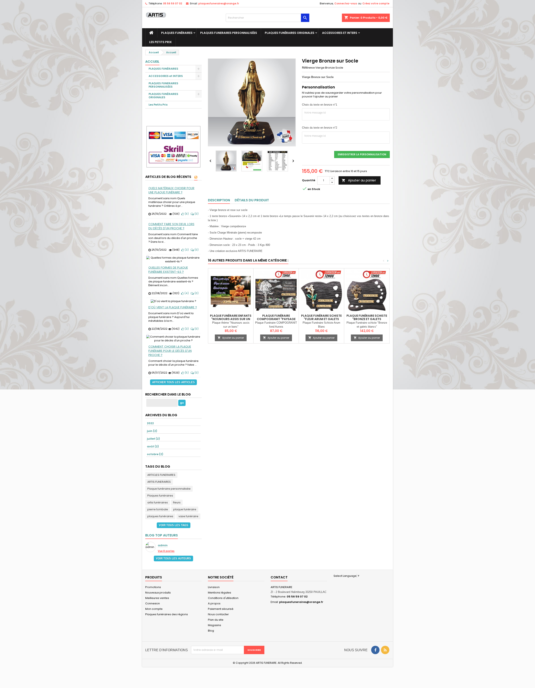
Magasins (214, 625)
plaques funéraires (160, 516)
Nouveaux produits (158, 593)
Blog (211, 631)
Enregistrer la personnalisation (362, 154)
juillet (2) (153, 439)
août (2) (153, 446)
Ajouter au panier (359, 180)
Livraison (214, 587)
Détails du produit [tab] (252, 200)
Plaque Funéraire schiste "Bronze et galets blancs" (366, 319)
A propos (214, 603)
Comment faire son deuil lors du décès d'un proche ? (171, 226)
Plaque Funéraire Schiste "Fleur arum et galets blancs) (321, 319)
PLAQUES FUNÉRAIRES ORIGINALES (289, 33)
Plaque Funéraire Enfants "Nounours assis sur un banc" (230, 319)
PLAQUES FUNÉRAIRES (176, 33)
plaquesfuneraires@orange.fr (218, 3)
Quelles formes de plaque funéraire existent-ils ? (168, 269)
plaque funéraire (184, 509)
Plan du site (215, 620)
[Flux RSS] (195, 177)
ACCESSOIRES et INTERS (339, 33)
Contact (279, 577)
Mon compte (154, 609)
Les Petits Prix (160, 42)
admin (163, 545)
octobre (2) (155, 454)
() (186, 214)
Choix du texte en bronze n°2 (319, 127)
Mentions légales (219, 593)
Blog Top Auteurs (161, 535)
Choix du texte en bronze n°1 (319, 104)
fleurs (177, 502)
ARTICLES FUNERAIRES (161, 475)
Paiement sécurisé (220, 609)
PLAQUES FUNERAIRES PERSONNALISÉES (228, 33)
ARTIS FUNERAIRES (159, 482)
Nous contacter (218, 614)
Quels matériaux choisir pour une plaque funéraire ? (171, 190)
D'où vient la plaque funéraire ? (172, 307)
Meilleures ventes (157, 598)
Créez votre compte (375, 3)
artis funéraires (157, 502)
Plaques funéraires (160, 496)
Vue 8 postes (166, 551)
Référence (308, 67)
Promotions (153, 587)
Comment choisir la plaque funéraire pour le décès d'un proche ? (170, 351)
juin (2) (152, 431)
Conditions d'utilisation (223, 598)
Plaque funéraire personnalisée (169, 489)
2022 (150, 423)
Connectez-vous (345, 3)
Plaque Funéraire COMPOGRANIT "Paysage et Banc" (276, 319)
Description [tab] (219, 200)
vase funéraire (188, 516)
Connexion (152, 603)
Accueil (152, 61)
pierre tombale (157, 509)
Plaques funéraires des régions (166, 614)
